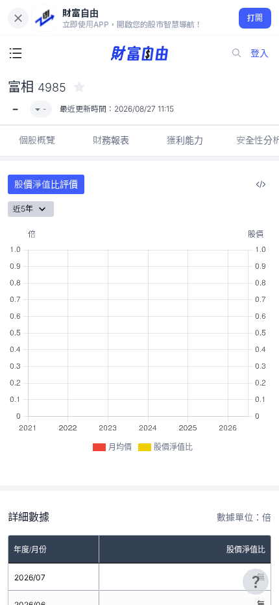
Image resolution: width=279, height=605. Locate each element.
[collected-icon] (79, 87)
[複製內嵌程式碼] (260, 184)
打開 (255, 18)
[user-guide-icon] (256, 582)
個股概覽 (37, 139)
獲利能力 (185, 139)
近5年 (23, 209)
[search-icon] (237, 53)
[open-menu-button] (15, 53)
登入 (259, 52)
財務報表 (111, 139)
